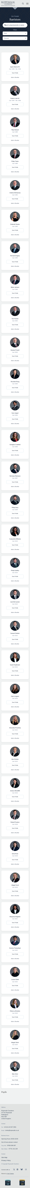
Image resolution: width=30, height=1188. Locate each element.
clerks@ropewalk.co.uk (12, 1130)
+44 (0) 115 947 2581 (10, 1127)
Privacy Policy (6, 1160)
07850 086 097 (11, 1145)
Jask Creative (10, 1173)
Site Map (4, 1157)
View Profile (15, 1080)
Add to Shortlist (15, 1084)
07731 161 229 (13, 1149)
